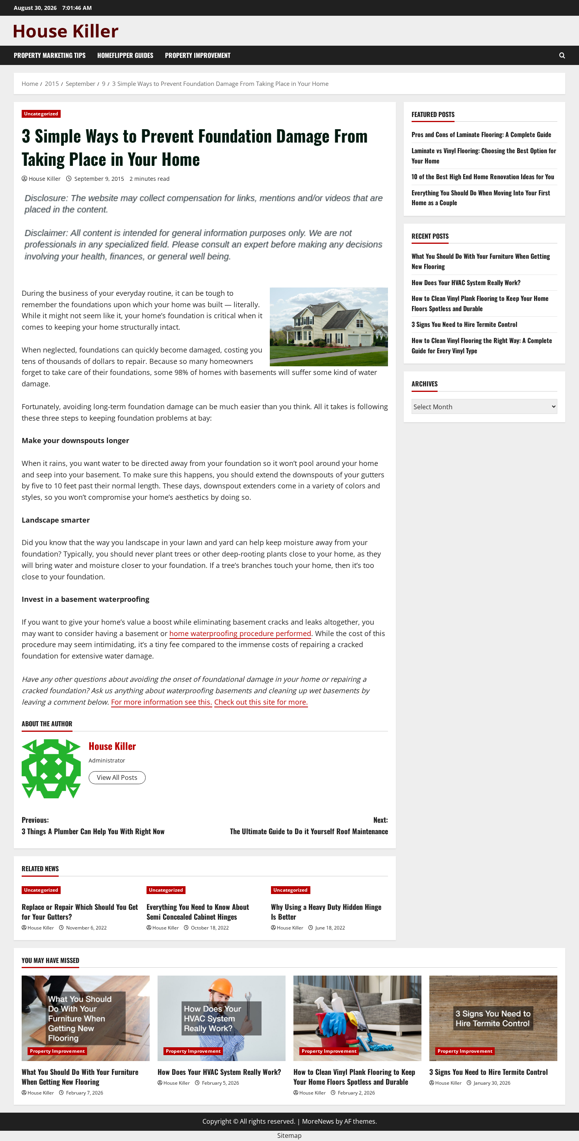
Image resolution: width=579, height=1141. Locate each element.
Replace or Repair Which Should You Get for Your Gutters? (80, 912)
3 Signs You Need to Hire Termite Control (464, 324)
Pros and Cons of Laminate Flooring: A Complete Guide (481, 134)
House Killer (45, 178)
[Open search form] (562, 55)
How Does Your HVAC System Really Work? (466, 282)
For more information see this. (161, 702)
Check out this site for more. (261, 702)
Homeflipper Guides (125, 55)
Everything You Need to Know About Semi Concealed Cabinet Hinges (198, 912)
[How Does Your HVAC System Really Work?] (222, 1018)
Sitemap (289, 1135)
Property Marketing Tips (49, 55)
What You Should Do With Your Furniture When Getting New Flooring (80, 1077)
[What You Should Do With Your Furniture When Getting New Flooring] (86, 1018)
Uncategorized (41, 113)
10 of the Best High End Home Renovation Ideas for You (483, 176)
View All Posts (117, 777)
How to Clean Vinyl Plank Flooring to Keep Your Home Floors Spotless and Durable (480, 303)
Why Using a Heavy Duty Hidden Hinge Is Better (326, 912)
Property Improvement (197, 55)
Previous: (93, 825)
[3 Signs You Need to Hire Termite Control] (493, 1018)
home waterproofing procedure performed (240, 633)
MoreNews (318, 1121)
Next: (309, 825)
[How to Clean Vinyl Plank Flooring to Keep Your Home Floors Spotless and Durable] (357, 1018)
